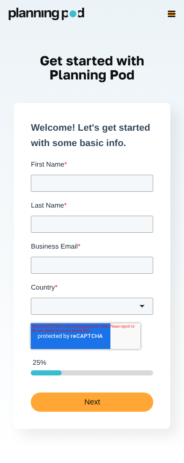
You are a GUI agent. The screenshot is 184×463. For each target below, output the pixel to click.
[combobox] (92, 306)
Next (92, 402)
